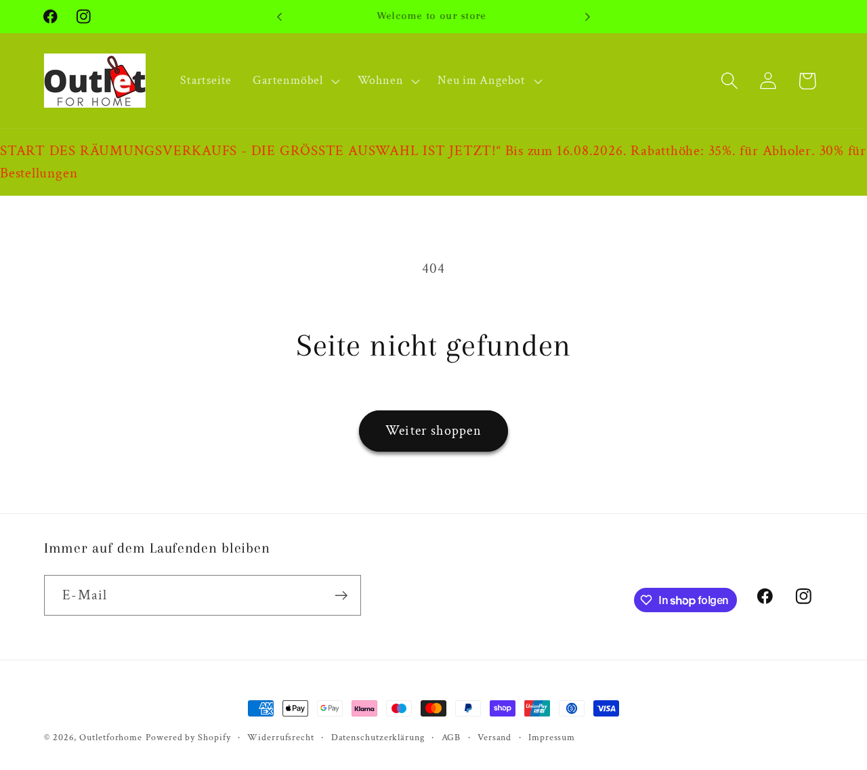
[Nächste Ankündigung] (588, 16)
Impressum (551, 737)
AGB (451, 737)
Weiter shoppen (433, 431)
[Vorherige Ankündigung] (280, 16)
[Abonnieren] (341, 595)
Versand (494, 737)
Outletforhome (110, 737)
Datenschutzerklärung (378, 737)
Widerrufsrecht (280, 737)
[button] (294, 80)
